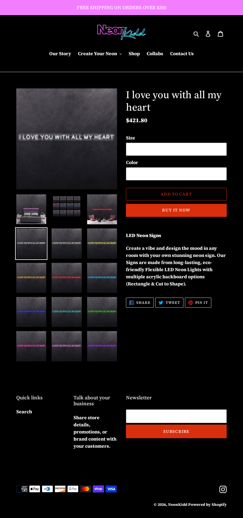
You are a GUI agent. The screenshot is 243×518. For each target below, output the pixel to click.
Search (24, 411)
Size (130, 137)
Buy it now (176, 210)
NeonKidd (177, 504)
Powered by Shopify (207, 504)
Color (132, 162)
